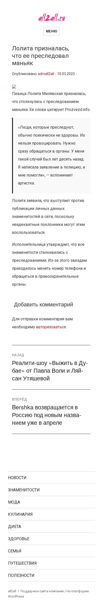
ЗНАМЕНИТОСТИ (24, 490)
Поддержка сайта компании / (43, 591)
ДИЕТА (14, 526)
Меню (51, 31)
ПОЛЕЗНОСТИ (21, 575)
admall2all (46, 74)
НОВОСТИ (17, 477)
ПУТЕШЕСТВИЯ (22, 563)
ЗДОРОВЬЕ (18, 538)
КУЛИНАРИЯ (20, 514)
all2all (12, 591)
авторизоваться (51, 327)
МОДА (14, 502)
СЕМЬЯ (15, 551)
